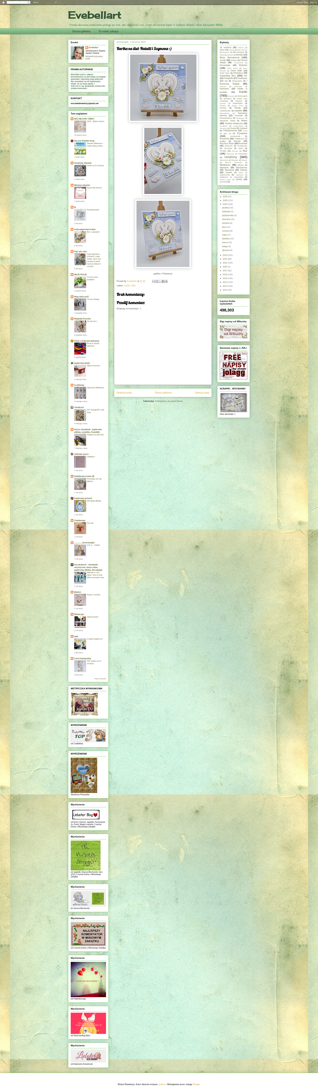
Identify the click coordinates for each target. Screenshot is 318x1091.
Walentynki (224, 160)
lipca (224, 227)
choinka (234, 60)
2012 (225, 290)
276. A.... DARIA (93, 545)
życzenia (223, 182)
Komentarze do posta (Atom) (169, 401)
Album (222, 50)
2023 (225, 255)
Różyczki (228, 146)
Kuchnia (223, 108)
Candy (223, 60)
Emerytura (238, 73)
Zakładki (228, 172)
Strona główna (81, 31)
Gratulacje (242, 78)
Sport (240, 148)
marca (225, 242)
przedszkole (235, 136)
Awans (231, 50)
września (226, 219)
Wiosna (241, 165)
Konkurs (239, 101)
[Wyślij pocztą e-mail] (153, 281)
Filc (245, 76)
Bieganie (226, 52)
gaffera (162, 1084)
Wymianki (224, 167)
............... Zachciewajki (84, 543)
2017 (225, 270)
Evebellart (94, 15)
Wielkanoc (225, 165)
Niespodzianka (226, 118)
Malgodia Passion (82, 319)
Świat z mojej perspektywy (86, 341)
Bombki (239, 55)
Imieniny (223, 86)
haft (226, 81)
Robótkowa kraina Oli (84, 476)
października (228, 215)
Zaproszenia (225, 175)
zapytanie (239, 175)
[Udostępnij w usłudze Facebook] (163, 281)
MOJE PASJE (80, 274)
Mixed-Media (224, 113)
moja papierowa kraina (85, 229)
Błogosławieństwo (226, 55)
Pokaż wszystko (100, 679)
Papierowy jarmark (83, 498)
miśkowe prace (81, 454)
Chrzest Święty (93, 299)
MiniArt (77, 592)
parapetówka (238, 126)
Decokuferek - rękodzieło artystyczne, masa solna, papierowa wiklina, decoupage (88, 567)
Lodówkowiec (225, 111)
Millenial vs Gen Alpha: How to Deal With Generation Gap (95, 574)
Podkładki (243, 128)
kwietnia (226, 238)
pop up (227, 133)
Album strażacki (93, 366)
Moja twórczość (81, 297)
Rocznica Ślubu (227, 143)
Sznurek (235, 151)
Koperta (223, 103)
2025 (225, 200)
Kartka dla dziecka (94, 188)
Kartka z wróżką (93, 595)
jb (75, 207)
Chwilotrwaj (79, 520)
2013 (225, 286)
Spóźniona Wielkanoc (95, 388)
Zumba (239, 179)
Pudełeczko (239, 139)
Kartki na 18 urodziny (95, 165)
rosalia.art (79, 407)
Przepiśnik (224, 139)
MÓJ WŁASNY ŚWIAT (84, 119)
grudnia (226, 208)
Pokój (245, 131)
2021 (225, 263)
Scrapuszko (242, 146)
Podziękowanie (93, 210)
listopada (226, 211)
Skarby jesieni (92, 617)
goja (76, 636)
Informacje (238, 86)
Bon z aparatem (93, 232)
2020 (225, 267)
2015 (225, 278)
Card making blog (82, 658)
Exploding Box (228, 75)
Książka (223, 106)
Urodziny (230, 157)
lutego (225, 246)
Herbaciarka (237, 81)
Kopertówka (237, 103)
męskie (238, 110)
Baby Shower (242, 50)
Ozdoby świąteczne (234, 123)
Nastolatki (239, 116)
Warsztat (235, 160)
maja (224, 235)
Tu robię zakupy (109, 31)
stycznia (226, 250)
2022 (225, 259)
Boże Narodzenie (229, 57)
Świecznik (230, 154)
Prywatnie (242, 133)
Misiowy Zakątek (82, 185)
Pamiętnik (223, 126)
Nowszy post (124, 392)
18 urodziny (225, 47)
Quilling (223, 141)
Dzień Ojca (224, 73)
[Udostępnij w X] (160, 281)
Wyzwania (229, 170)
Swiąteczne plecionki (95, 435)
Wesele (244, 160)
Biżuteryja (79, 614)
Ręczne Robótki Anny (84, 141)
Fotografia (228, 78)
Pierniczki (223, 128)
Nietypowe (240, 118)
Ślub (133, 285)
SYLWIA (223, 151)
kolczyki (231, 96)
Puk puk (90, 523)
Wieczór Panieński (233, 162)
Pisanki (233, 128)
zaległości (91, 457)
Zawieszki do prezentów (231, 177)
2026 (225, 196)
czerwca (226, 231)
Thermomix (242, 154)
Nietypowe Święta (227, 121)
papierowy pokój (82, 363)
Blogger (196, 1084)
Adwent (241, 47)
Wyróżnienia (241, 167)
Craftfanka (79, 385)
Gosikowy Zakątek (83, 163)
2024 (225, 204)
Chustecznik (238, 63)
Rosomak (243, 143)
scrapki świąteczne (95, 639)
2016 (225, 274)
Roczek (237, 141)
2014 (225, 282)
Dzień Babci (232, 68)
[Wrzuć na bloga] (157, 281)
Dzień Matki (236, 71)
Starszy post (202, 392)
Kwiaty (238, 108)
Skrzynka (228, 148)
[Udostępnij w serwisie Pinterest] (166, 281)
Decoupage (225, 65)
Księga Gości (237, 106)
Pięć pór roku (80, 251)
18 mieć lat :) (92, 321)
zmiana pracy (225, 179)
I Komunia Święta (233, 82)
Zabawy (243, 170)
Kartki (127, 285)
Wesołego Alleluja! (94, 501)
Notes (244, 120)
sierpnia (226, 223)
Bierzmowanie (238, 52)
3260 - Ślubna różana (95, 121)
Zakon (240, 172)
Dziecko (243, 65)
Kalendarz (224, 89)
